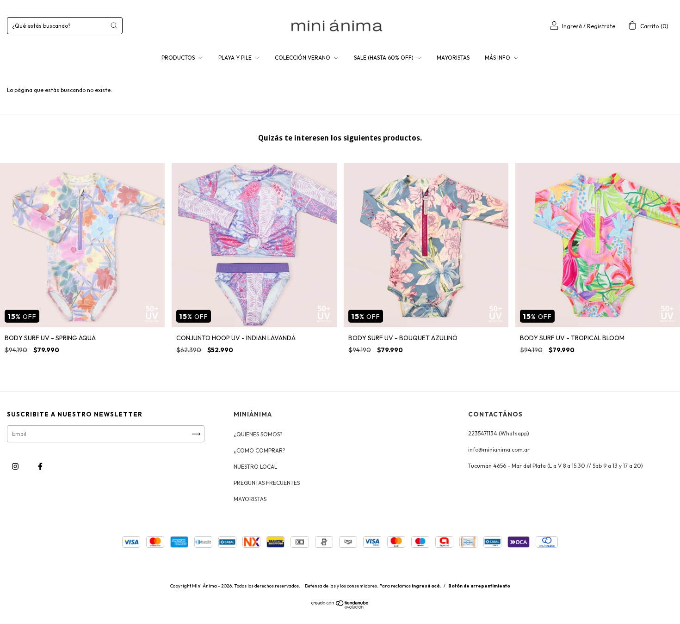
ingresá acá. (426, 586)
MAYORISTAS (453, 57)
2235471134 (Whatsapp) (498, 433)
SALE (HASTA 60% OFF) (384, 57)
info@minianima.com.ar (499, 449)
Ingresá (572, 26)
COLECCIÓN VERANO (303, 57)
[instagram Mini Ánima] (16, 466)
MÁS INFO (498, 57)
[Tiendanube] (340, 606)
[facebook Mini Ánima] (40, 466)
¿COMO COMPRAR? (259, 450)
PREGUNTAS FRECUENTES (267, 482)
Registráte (601, 26)
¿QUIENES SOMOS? (258, 434)
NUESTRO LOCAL (255, 466)
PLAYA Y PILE (235, 57)
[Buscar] (114, 25)
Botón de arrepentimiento (479, 586)
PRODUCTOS (178, 57)
